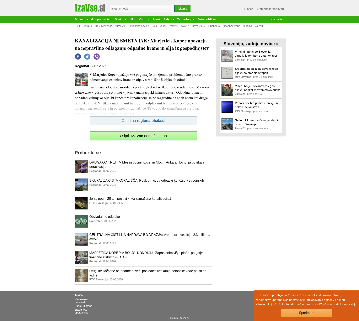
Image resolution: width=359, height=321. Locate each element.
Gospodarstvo (101, 19)
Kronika (129, 19)
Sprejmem (306, 313)
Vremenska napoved (270, 8)
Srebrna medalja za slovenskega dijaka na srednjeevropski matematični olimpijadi (256, 71)
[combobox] (142, 8)
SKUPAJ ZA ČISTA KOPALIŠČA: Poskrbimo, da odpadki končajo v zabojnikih (146, 180)
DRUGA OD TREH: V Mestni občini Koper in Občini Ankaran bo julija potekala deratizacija (146, 165)
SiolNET (87, 25)
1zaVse (79, 295)
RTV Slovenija (103, 25)
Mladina (247, 25)
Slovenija (81, 19)
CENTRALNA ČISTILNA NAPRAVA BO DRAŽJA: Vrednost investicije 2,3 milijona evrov (149, 237)
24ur (77, 25)
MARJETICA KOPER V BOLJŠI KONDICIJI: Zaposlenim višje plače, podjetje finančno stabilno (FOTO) (146, 255)
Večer (162, 25)
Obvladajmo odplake (104, 216)
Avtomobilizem (207, 19)
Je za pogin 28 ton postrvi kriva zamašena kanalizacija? (130, 198)
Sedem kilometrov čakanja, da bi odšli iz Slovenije (256, 122)
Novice (248, 8)
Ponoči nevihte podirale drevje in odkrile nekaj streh (256, 105)
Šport (156, 19)
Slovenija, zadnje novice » (251, 43)
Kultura (144, 19)
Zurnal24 (120, 25)
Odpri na (143, 121)
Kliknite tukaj (264, 304)
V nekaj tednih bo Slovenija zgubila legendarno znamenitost (256, 53)
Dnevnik (173, 25)
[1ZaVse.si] (90, 8)
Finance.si (214, 25)
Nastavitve (277, 19)
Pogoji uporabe (83, 306)
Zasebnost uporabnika (81, 311)
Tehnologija (185, 19)
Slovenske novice (138, 25)
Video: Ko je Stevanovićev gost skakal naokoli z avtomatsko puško (257, 88)
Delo (154, 25)
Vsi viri (258, 25)
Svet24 (185, 25)
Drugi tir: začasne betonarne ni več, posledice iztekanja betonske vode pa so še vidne (147, 273)
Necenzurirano (231, 25)
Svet (118, 19)
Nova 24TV (198, 25)
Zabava (169, 19)
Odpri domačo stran (143, 136)
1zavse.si (183, 318)
